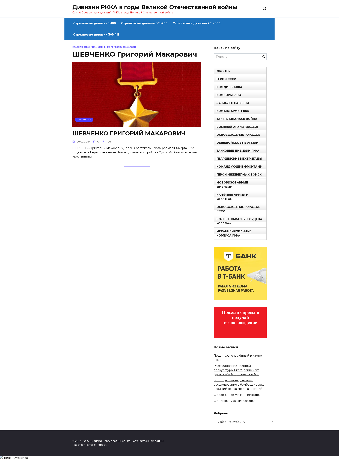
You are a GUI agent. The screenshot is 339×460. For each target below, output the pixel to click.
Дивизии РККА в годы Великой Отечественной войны (154, 7)
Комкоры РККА (229, 95)
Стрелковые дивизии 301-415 (96, 34)
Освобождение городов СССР (238, 209)
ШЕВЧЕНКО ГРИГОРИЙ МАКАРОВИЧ (129, 133)
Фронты (223, 71)
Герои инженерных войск (238, 174)
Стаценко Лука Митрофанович (236, 401)
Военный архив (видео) (237, 127)
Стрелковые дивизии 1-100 (94, 23)
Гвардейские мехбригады (239, 158)
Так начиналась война (236, 119)
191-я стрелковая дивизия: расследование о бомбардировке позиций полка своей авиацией (239, 385)
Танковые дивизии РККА (237, 150)
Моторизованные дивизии (232, 184)
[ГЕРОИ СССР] (136, 124)
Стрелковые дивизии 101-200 (144, 23)
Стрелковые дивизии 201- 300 (196, 23)
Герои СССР (226, 79)
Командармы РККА (232, 111)
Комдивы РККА (229, 87)
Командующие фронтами (239, 166)
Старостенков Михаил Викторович (239, 395)
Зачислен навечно (232, 103)
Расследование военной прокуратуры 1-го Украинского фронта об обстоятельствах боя (236, 370)
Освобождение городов (238, 134)
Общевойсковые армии (237, 142)
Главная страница (84, 47)
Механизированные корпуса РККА (233, 233)
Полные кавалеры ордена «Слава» (239, 221)
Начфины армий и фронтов (232, 197)
